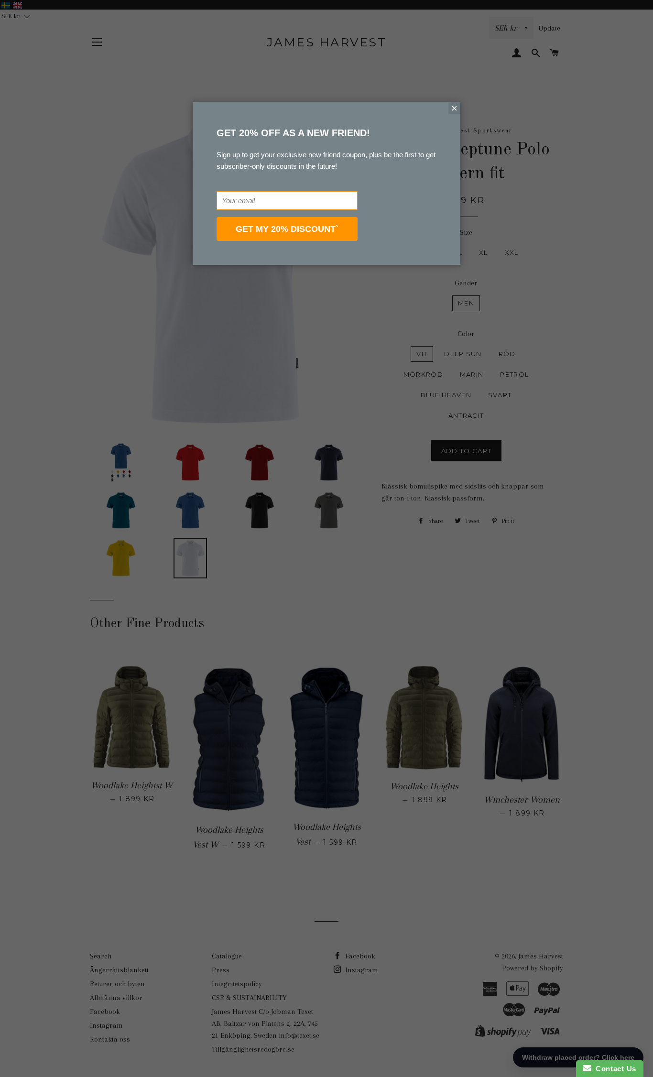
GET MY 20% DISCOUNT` (287, 229)
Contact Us (613, 1069)
